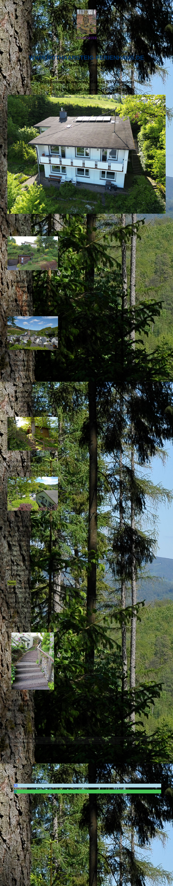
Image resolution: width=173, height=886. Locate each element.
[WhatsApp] (15, 791)
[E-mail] (15, 785)
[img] (86, 22)
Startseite (86, 38)
